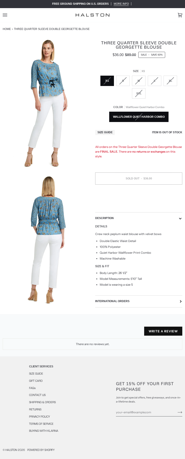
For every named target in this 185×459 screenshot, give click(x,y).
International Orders (112, 301)
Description (104, 218)
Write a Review (163, 331)
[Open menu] (9, 15)
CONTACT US (37, 395)
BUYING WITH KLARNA (43, 431)
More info (121, 3)
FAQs (32, 388)
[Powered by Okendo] (23, 333)
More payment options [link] (138, 205)
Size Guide (105, 132)
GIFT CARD (36, 381)
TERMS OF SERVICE (41, 424)
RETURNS (35, 409)
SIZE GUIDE (36, 373)
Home (7, 29)
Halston (11, 450)
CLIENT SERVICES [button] (41, 366)
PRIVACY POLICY (39, 416)
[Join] (176, 412)
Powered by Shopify (41, 450)
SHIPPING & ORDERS (42, 402)
